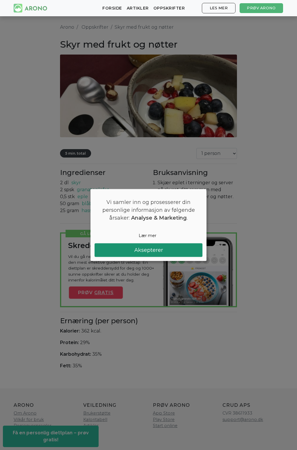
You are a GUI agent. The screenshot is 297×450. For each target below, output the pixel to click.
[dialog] (148, 225)
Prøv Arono (261, 8)
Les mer (219, 8)
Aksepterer (148, 250)
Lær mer (147, 235)
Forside (112, 8)
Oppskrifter (169, 8)
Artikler (138, 8)
